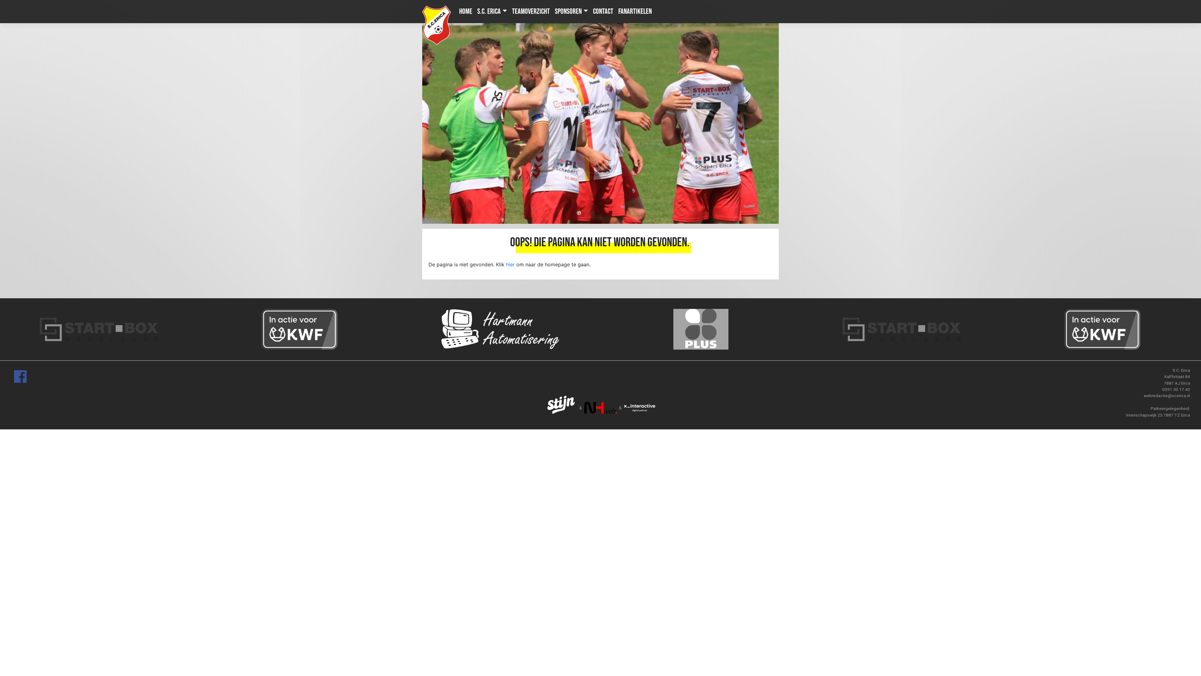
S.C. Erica (489, 11)
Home (465, 11)
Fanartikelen (635, 11)
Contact (603, 11)
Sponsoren (568, 11)
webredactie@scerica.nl (1167, 395)
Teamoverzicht (531, 11)
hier (510, 264)
